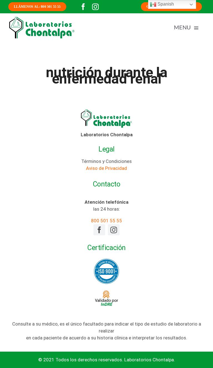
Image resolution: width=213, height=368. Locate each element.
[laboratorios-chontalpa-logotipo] (41, 18)
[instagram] (95, 6)
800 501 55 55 (106, 220)
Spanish (165, 4)
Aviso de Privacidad (106, 168)
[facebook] (83, 6)
